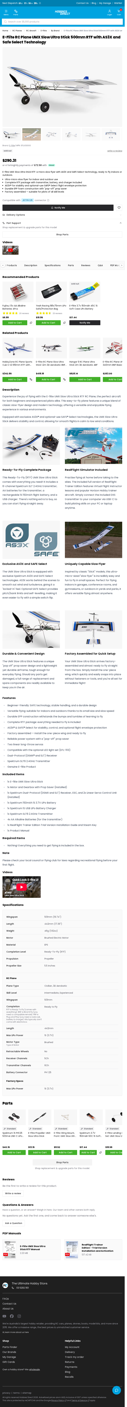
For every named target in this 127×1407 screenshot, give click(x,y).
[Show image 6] (111, 134)
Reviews (85, 265)
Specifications (53, 265)
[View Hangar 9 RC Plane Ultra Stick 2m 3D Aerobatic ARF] (84, 348)
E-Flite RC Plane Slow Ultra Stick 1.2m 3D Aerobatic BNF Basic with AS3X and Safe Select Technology (50, 363)
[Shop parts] (30, 379)
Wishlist (118, 3)
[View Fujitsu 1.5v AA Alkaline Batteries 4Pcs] (17, 292)
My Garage (105, 3)
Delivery (70, 1352)
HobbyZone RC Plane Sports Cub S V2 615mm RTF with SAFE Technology (17, 363)
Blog (94, 3)
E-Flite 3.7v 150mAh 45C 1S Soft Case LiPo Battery (83, 307)
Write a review (13, 1193)
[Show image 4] (71, 134)
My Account (72, 1347)
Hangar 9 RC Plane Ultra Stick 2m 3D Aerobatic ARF (83, 363)
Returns (69, 1362)
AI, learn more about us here (15, 1332)
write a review (114, 151)
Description (30, 265)
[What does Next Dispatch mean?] (40, 3)
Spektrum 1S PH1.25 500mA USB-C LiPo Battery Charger (12, 1134)
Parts (71, 265)
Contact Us (82, 3)
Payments (71, 1367)
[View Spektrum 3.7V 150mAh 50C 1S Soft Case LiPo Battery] (91, 1117)
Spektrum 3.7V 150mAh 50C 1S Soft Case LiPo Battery (90, 1134)
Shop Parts (62, 234)
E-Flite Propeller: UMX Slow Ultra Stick (39, 1134)
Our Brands (9, 1352)
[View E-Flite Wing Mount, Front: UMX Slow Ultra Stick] (65, 1117)
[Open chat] (116, 1390)
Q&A (100, 265)
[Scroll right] (120, 265)
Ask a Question (13, 1223)
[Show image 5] (91, 134)
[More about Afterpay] (51, 165)
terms (16, 1392)
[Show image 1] (11, 134)
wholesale (34, 1369)
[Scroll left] (4, 265)
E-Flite (12, 145)
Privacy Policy (57, 1400)
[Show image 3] (51, 134)
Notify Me (60, 207)
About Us (7, 1308)
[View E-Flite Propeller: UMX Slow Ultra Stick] (39, 1117)
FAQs (5, 1299)
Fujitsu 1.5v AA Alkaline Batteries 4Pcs (14, 307)
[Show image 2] (31, 134)
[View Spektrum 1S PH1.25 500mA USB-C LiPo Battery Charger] (14, 1117)
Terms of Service (79, 1400)
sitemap (26, 1392)
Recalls (69, 1377)
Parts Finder (9, 1347)
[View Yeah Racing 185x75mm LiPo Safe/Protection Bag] (51, 292)
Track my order (74, 1357)
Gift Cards (8, 1362)
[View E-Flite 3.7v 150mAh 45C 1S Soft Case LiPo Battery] (84, 292)
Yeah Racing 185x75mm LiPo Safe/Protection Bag (51, 307)
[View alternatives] (30, 322)
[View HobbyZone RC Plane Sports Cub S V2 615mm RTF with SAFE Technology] (17, 348)
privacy (6, 1392)
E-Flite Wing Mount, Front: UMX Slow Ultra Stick (65, 1134)
